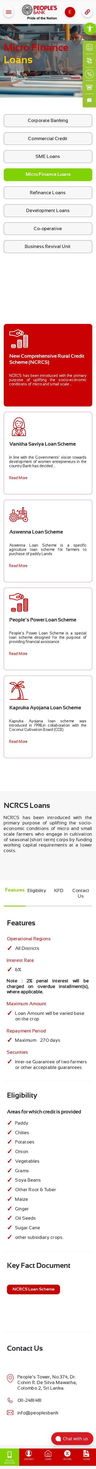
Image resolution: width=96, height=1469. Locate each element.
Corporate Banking (48, 120)
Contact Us (81, 893)
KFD (59, 890)
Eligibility (37, 890)
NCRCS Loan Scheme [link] (33, 1289)
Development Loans (48, 210)
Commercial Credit (48, 138)
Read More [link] (18, 478)
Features (15, 890)
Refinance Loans (48, 192)
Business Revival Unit (48, 246)
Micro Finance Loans (48, 174)
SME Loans (48, 156)
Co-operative (48, 228)
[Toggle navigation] (8, 12)
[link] (90, 29)
